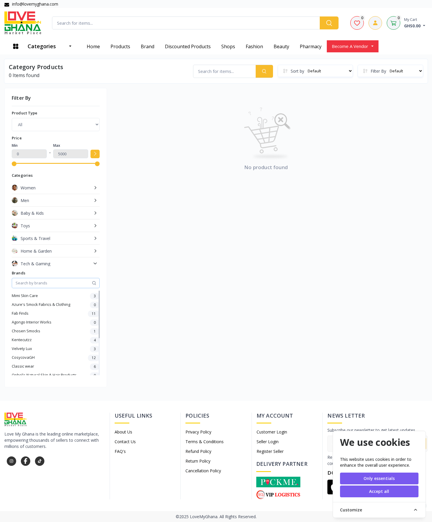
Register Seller (270, 451)
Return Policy (197, 461)
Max (56, 145)
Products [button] (120, 46)
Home (93, 46)
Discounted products (188, 46)
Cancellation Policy (203, 470)
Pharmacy (311, 46)
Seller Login (268, 441)
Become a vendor (350, 46)
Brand (147, 46)
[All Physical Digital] (56, 124)
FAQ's (120, 451)
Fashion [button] (254, 46)
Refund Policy (198, 451)
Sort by (297, 71)
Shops (228, 46)
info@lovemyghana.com (34, 4)
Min (15, 145)
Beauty (281, 46)
